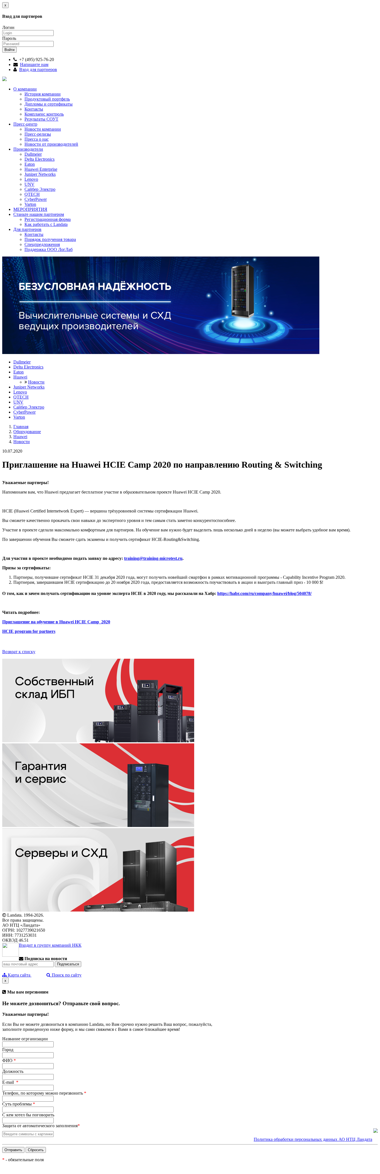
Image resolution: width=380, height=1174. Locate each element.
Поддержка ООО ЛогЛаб (48, 249)
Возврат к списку (18, 651)
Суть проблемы (18, 1104)
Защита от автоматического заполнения (41, 1125)
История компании (42, 94)
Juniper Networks (40, 174)
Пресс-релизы (37, 134)
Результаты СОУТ (41, 119)
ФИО (9, 1060)
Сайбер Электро (39, 189)
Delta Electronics (39, 159)
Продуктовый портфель (47, 99)
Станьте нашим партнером (38, 214)
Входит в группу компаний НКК (50, 945)
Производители (28, 149)
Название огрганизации (25, 1038)
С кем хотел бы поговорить (28, 1114)
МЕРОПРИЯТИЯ (30, 209)
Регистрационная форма (47, 219)
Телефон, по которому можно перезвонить (44, 1093)
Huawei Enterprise (40, 169)
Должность (12, 1071)
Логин (8, 27)
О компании (25, 89)
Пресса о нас (36, 139)
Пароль (9, 38)
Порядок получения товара (50, 239)
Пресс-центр (25, 124)
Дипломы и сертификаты (48, 104)
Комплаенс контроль (44, 114)
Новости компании (42, 129)
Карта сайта (19, 975)
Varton (30, 204)
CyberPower (35, 199)
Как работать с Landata (46, 224)
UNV (29, 184)
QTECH (32, 194)
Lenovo (31, 179)
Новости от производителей (51, 144)
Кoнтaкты (33, 234)
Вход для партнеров (38, 69)
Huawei (20, 377)
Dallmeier (33, 154)
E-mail (10, 1082)
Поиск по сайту (66, 975)
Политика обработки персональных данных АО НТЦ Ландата (313, 1139)
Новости (36, 382)
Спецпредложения (42, 244)
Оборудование (27, 431)
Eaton (29, 164)
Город (7, 1049)
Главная (20, 426)
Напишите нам (34, 64)
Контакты (33, 109)
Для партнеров (27, 229)
